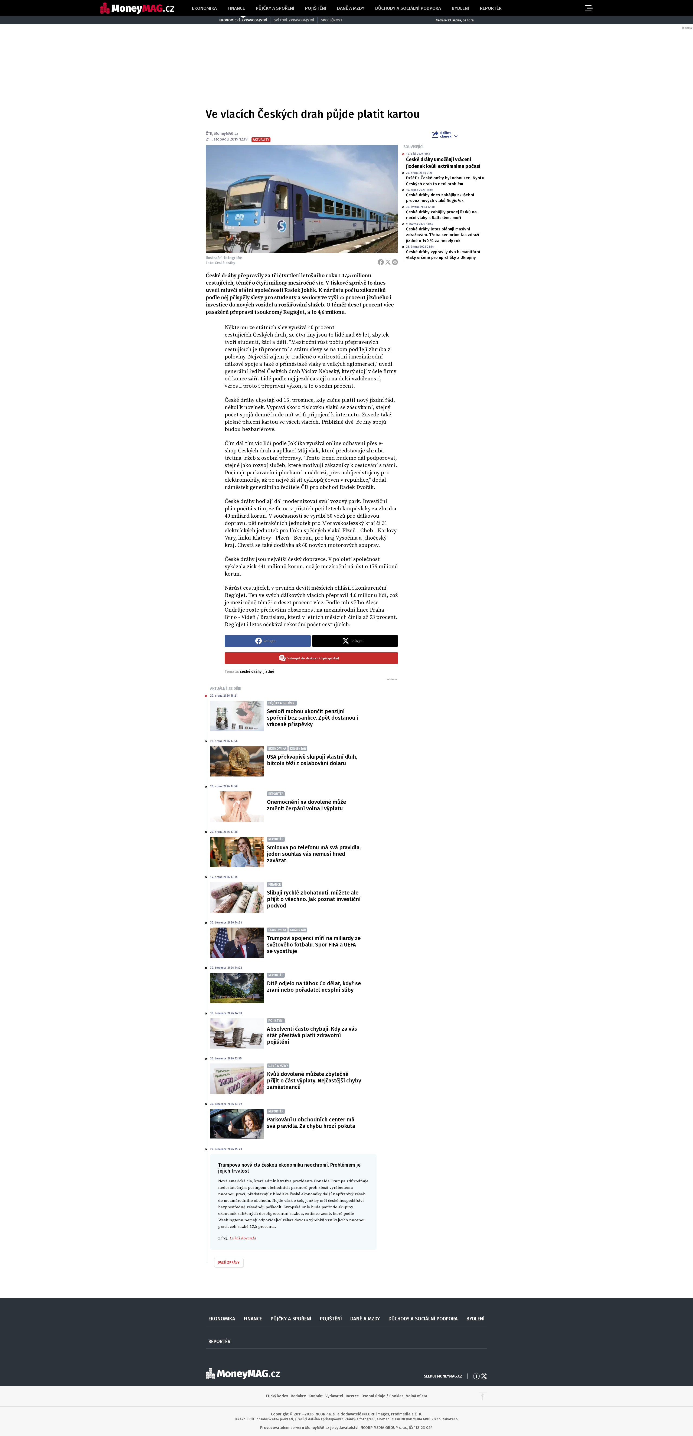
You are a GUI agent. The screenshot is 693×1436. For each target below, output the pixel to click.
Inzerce (352, 1396)
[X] (388, 262)
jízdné (268, 671)
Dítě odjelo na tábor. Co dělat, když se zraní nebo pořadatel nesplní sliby (314, 986)
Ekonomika (204, 8)
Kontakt (316, 1396)
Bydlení (460, 8)
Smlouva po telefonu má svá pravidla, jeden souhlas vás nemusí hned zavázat (314, 854)
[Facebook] (381, 262)
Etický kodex (277, 1396)
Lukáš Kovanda (243, 1238)
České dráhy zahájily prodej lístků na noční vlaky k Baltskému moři (441, 215)
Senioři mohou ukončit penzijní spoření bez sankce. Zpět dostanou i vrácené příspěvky (312, 717)
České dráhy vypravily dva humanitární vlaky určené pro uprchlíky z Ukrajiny (443, 254)
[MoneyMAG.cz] (137, 8)
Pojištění (315, 8)
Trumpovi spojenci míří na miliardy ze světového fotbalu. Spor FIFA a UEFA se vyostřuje (314, 944)
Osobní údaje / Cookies (382, 1396)
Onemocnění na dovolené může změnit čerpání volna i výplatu (306, 805)
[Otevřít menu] (588, 8)
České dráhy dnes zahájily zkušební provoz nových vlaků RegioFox (440, 197)
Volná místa (416, 1396)
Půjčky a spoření (275, 8)
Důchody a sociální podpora (408, 8)
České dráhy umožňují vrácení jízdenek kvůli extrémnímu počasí (443, 162)
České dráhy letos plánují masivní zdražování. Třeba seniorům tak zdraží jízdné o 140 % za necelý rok (442, 235)
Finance (236, 8)
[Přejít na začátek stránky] (482, 1396)
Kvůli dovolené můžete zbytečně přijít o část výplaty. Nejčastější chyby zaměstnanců (314, 1080)
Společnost (331, 20)
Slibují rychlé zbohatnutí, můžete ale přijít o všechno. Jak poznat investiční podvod (314, 899)
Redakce (298, 1396)
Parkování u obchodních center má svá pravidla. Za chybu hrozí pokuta (311, 1122)
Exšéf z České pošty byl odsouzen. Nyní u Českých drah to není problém (445, 180)
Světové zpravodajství (294, 20)
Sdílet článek (445, 134)
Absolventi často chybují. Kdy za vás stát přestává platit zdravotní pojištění (312, 1035)
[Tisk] (395, 262)
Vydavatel (334, 1396)
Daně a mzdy (350, 8)
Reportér (491, 8)
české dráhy (250, 671)
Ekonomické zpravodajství (243, 20)
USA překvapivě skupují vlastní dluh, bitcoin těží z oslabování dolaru (312, 759)
